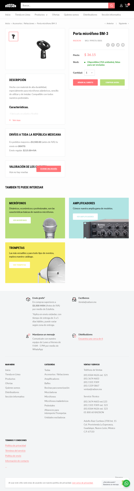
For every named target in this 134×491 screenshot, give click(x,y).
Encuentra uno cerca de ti (91, 338)
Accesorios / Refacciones (23, 23)
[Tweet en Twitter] (118, 45)
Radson (77, 40)
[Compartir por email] (123, 45)
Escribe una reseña (48, 169)
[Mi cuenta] (121, 5)
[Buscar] (111, 5)
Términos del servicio (15, 450)
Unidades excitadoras (54, 417)
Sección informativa (111, 14)
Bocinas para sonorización (56, 387)
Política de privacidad (15, 445)
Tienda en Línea (22, 14)
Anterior (110, 23)
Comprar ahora (112, 82)
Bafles (47, 383)
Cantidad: (78, 72)
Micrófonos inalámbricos (56, 401)
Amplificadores (51, 378)
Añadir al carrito (85, 82)
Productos (40, 14)
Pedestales (49, 405)
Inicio (7, 14)
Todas (47, 370)
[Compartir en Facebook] (108, 45)
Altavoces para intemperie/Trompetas (55, 411)
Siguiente (123, 23)
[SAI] (6, 466)
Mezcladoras (50, 392)
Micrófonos (50, 396)
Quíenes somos (71, 14)
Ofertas (55, 14)
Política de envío (13, 455)
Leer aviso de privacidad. (82, 483)
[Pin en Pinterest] (113, 45)
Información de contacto (17, 460)
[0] (126, 5)
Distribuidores (90, 14)
